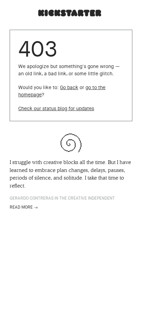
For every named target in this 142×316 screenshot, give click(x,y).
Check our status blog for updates (56, 108)
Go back (69, 87)
